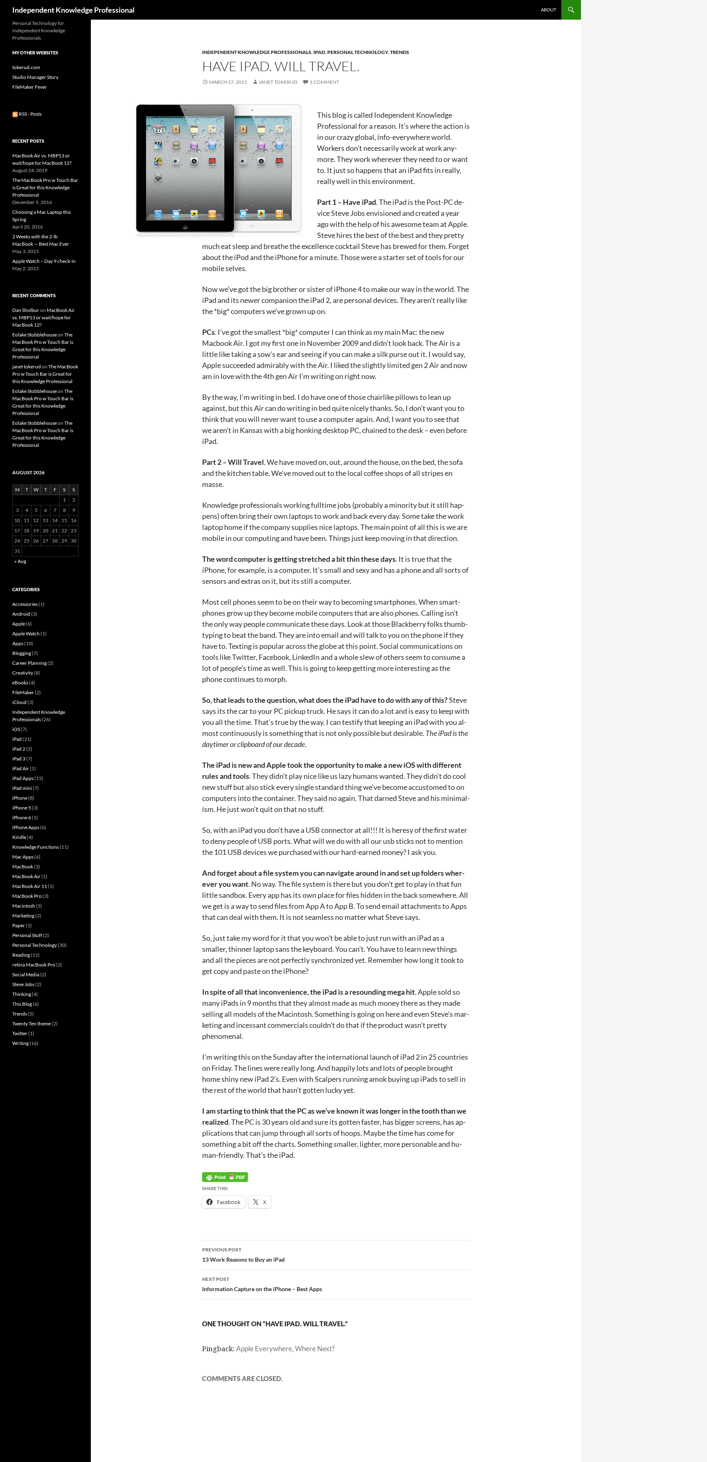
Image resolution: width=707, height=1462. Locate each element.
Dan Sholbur (25, 310)
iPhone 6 (21, 817)
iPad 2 (18, 749)
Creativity (22, 673)
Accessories (25, 604)
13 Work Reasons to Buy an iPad (243, 1255)
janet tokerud (278, 82)
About (548, 9)
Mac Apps (23, 857)
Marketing (23, 916)
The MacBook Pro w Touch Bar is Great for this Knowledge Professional (45, 187)
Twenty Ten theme (31, 1023)
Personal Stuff (27, 935)
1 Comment (324, 82)
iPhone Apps (25, 827)
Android (21, 614)
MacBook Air (26, 876)
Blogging (21, 653)
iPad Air (20, 768)
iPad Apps (23, 778)
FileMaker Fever (29, 87)
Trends (399, 52)
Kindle (19, 837)
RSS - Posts (30, 114)
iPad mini (22, 788)
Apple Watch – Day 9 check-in (44, 261)
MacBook (22, 866)
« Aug (20, 561)
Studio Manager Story (35, 77)
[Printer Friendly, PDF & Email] (225, 1176)
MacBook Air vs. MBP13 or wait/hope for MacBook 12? (43, 317)
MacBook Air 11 (29, 886)
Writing (20, 1043)
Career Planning (29, 663)
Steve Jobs (23, 984)
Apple (18, 624)
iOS (16, 729)
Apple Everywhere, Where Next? (285, 1348)
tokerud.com (26, 67)
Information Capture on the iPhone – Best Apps (262, 1284)
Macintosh (23, 906)
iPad (319, 52)
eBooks (20, 682)
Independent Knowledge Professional (73, 9)
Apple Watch (26, 633)
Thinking (21, 994)
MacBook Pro (27, 896)
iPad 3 (18, 759)
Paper (18, 925)
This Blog (22, 1004)
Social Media (25, 974)
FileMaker (23, 692)
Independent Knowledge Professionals (256, 52)
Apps (17, 643)
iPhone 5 (21, 808)
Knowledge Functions (35, 847)
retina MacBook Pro (33, 965)
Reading (21, 955)
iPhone (19, 798)
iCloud (19, 702)
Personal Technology (357, 52)
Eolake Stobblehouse (34, 335)
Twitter (19, 1033)
